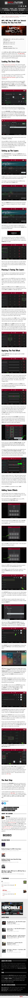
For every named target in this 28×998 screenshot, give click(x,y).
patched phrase (22, 978)
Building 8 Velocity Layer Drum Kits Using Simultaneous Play (11, 859)
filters (3, 810)
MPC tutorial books (12, 822)
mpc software (16, 807)
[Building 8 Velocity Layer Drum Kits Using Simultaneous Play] (3, 857)
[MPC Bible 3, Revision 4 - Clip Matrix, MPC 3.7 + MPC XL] (4, 951)
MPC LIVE (2, 12)
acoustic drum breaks (4, 975)
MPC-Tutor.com (4, 990)
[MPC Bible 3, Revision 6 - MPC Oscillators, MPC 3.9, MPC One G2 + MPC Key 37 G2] (4, 937)
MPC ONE (11, 12)
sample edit (6, 980)
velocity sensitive (8, 981)
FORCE (21, 13)
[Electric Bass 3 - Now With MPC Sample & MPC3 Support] (4, 930)
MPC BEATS (17, 13)
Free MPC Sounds (21, 8)
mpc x (5, 807)
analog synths (16, 975)
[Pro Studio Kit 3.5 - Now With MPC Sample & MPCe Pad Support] (4, 923)
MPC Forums (21, 10)
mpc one (8, 978)
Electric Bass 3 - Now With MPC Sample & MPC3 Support (16, 929)
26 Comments (21, 873)
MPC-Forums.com (6, 828)
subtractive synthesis (12, 980)
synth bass (17, 980)
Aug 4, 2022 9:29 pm (6, 891)
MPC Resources (14, 10)
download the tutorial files (9, 64)
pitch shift (2, 980)
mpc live (13, 810)
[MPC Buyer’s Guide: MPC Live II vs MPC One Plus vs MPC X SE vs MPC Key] (3, 868)
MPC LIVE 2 (7, 12)
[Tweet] (5, 804)
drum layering (9, 807)
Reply (2, 886)
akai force (11, 975)
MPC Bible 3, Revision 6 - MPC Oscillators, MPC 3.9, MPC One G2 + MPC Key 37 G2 (16, 936)
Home (3, 16)
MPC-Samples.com (8, 826)
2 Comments (21, 24)
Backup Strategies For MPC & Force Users (11, 849)
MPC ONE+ (16, 12)
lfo (6, 810)
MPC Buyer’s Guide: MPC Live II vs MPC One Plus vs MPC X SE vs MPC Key (14, 871)
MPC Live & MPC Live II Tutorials (12, 16)
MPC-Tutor (5, 24)
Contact (25, 995)
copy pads (24, 975)
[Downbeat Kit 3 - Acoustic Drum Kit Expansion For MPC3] (4, 944)
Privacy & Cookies (20, 995)
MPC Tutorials (5, 8)
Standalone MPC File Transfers (8, 77)
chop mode (20, 975)
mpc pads (13, 978)
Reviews (11, 8)
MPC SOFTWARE (11, 13)
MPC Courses (7, 10)
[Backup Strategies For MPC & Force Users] (3, 846)
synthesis (20, 980)
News (16, 8)
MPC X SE (23, 12)
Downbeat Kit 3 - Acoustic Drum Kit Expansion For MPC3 (14, 943)
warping (12, 981)
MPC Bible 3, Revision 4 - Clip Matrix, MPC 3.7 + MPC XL (16, 950)
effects (9, 810)
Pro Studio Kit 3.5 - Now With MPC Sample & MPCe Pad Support (16, 922)
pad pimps (17, 978)
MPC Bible (9, 773)
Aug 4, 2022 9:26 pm (5, 882)
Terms (16, 995)
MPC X (20, 12)
